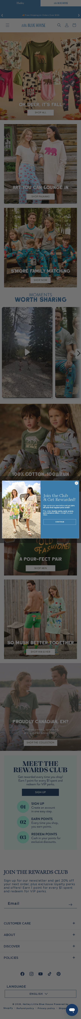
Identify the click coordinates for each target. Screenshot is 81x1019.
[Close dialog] (76, 483)
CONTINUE (59, 522)
